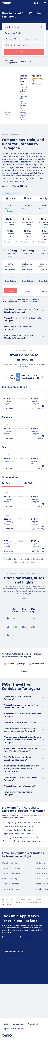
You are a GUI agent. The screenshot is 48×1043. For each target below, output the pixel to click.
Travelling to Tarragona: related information (22, 841)
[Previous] (7, 610)
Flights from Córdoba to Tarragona (18, 833)
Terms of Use (18, 1024)
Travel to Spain (25, 899)
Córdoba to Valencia (11, 868)
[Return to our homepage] (6, 3)
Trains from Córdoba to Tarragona (18, 830)
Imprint (5, 1024)
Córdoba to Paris (9, 863)
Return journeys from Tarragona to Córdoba (22, 822)
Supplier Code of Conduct (13, 1028)
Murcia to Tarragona (11, 889)
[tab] (13, 483)
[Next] (42, 377)
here (36, 562)
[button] (14, 39)
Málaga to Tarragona (11, 883)
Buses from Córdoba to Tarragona (18, 826)
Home (4, 899)
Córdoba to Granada (11, 873)
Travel (12, 899)
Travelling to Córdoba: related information (21, 837)
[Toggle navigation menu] (44, 3)
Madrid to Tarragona (11, 878)
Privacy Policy (33, 1024)
